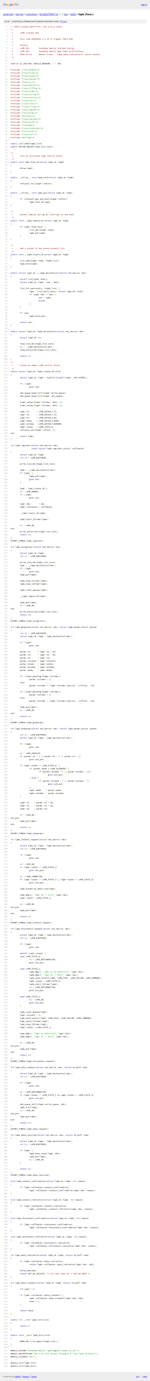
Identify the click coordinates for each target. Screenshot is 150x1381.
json (144, 1376)
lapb (73, 14)
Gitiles (18, 1376)
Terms (34, 1376)
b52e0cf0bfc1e (49, 14)
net (66, 14)
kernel (19, 14)
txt (137, 1376)
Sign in (144, 4)
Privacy (25, 1376)
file (63, 21)
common (31, 14)
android (8, 14)
